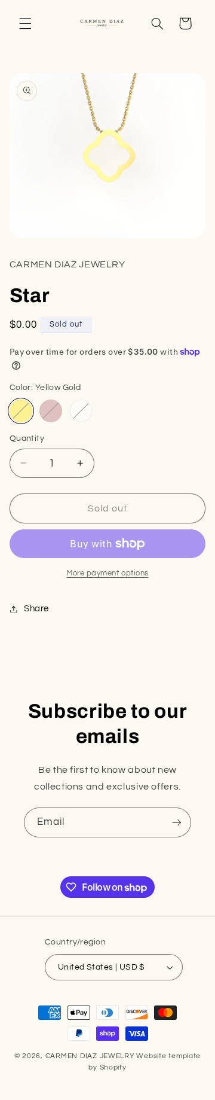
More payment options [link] (107, 573)
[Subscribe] (177, 822)
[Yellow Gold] (21, 411)
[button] (25, 23)
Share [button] (36, 608)
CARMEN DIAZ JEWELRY (90, 1056)
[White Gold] (81, 411)
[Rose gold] (50, 411)
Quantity (27, 438)
